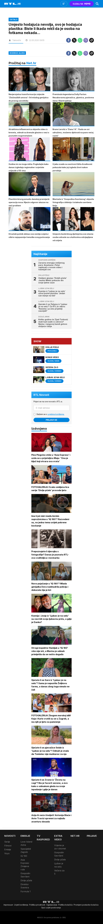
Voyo (7, 853)
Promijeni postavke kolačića (86, 905)
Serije (7, 841)
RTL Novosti (41, 394)
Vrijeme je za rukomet (60, 847)
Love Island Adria (26, 843)
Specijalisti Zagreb (26, 850)
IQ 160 (24, 856)
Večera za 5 (59, 872)
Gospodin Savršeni (25, 875)
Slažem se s (50, 414)
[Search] (97, 3)
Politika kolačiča (65, 905)
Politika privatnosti (37, 905)
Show (37, 341)
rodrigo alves (17, 53)
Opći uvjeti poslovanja (51, 907)
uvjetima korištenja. (56, 414)
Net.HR (75, 835)
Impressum (8, 905)
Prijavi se (51, 420)
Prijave (92, 835)
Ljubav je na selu (58, 865)
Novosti (9, 835)
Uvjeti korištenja (21, 905)
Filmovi (7, 845)
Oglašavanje (51, 905)
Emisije (7, 849)
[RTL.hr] (12, 4)
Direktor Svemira (25, 886)
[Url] (91, 40)
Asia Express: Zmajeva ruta (25, 864)
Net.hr (31, 63)
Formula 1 (26, 891)
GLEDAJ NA (78, 4)
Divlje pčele (26, 880)
